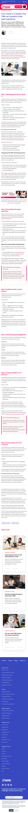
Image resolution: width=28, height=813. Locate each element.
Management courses (6, 739)
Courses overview (5, 724)
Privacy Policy (15, 803)
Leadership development (6, 696)
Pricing (16, 660)
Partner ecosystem (5, 761)
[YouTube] (11, 785)
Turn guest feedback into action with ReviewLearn (8, 2)
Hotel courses (4, 737)
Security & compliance (6, 763)
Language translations (6, 682)
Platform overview (5, 670)
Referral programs (5, 469)
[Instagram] (6, 785)
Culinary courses (5, 734)
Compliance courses (5, 732)
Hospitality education (6, 718)
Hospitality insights (15, 523)
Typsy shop (4, 766)
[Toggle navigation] (24, 6)
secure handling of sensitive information (15, 139)
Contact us (22, 660)
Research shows (13, 123)
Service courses (4, 742)
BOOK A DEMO (18, 6)
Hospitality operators (6, 715)
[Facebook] (8, 785)
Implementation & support (6, 756)
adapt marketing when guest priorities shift (15, 414)
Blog (2, 771)
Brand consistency (5, 701)
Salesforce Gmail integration (10, 173)
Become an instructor (6, 768)
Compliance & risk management (7, 699)
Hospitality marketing (6, 523)
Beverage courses (5, 727)
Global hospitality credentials (7, 675)
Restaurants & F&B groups (6, 713)
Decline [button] (16, 810)
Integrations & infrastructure (7, 684)
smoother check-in (20, 252)
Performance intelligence (6, 677)
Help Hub (3, 753)
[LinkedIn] (3, 785)
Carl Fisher (10, 31)
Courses (10, 660)
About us (4, 660)
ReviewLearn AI (16, 417)
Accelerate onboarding (6, 691)
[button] (25, 1)
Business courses (5, 729)
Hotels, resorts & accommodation (8, 710)
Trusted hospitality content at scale (8, 672)
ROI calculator (4, 758)
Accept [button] (11, 810)
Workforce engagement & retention (8, 694)
